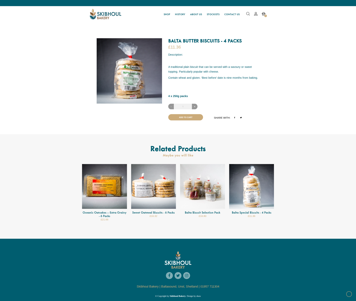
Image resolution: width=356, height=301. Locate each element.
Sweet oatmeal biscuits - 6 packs (153, 212)
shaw (198, 296)
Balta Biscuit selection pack (202, 212)
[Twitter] (178, 275)
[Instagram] (186, 275)
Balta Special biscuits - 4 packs (251, 212)
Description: (175, 54)
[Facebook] (169, 275)
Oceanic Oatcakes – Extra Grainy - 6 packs (104, 214)
